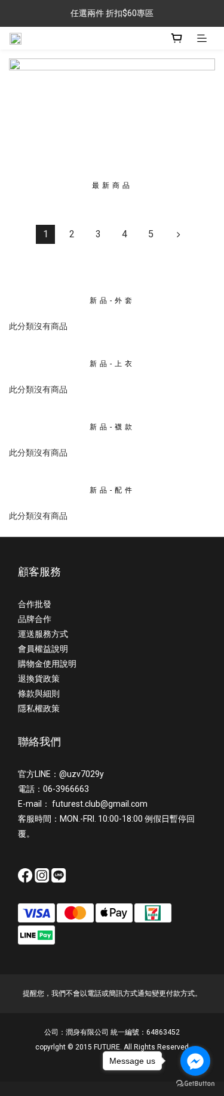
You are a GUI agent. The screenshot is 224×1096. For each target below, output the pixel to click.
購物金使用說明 (47, 663)
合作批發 (34, 604)
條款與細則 (39, 693)
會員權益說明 (43, 649)
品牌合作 (34, 619)
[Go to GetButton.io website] (195, 1084)
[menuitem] (45, 234)
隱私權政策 (39, 708)
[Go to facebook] (195, 1061)
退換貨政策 (39, 678)
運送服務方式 (43, 634)
